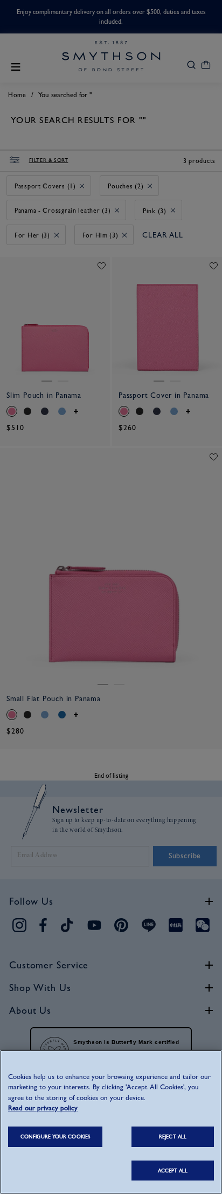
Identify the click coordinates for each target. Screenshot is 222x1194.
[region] (111, 1122)
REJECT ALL (172, 1136)
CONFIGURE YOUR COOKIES (55, 1136)
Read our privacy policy (43, 1108)
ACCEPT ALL (173, 1170)
